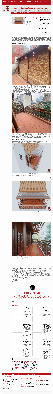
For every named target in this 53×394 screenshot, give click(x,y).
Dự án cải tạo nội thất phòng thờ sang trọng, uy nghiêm (47, 334)
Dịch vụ (19, 374)
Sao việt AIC (6, 1)
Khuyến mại (26, 374)
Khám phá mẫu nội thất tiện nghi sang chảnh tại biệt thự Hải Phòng (47, 342)
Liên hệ (46, 1)
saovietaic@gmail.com (45, 21)
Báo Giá (23, 12)
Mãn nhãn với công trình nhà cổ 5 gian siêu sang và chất (27, 325)
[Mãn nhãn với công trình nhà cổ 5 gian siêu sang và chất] (17, 328)
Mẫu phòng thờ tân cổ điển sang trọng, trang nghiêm (27, 350)
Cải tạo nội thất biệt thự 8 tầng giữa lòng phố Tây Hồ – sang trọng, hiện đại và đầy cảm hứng (27, 318)
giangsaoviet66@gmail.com (44, 30)
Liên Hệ (27, 12)
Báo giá (33, 374)
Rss (43, 374)
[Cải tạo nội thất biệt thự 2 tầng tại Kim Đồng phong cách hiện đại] (17, 311)
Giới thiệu (13, 374)
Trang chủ (6, 374)
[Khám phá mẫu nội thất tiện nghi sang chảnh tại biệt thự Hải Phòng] (37, 345)
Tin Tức (19, 12)
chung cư (29, 1)
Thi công (6, 3)
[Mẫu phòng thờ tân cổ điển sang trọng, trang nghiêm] (17, 353)
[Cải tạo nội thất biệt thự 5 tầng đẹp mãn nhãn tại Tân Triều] (17, 345)
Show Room (38, 1)
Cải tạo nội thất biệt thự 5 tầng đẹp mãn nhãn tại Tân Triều (27, 342)
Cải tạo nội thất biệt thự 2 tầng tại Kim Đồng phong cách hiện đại (27, 308)
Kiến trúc (13, 1)
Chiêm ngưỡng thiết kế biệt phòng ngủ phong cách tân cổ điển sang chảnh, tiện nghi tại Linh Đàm (47, 351)
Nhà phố (22, 1)
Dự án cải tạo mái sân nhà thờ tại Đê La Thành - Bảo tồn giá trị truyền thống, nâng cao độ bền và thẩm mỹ (47, 326)
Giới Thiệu (15, 12)
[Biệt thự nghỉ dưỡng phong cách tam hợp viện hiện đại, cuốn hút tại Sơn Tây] (37, 311)
